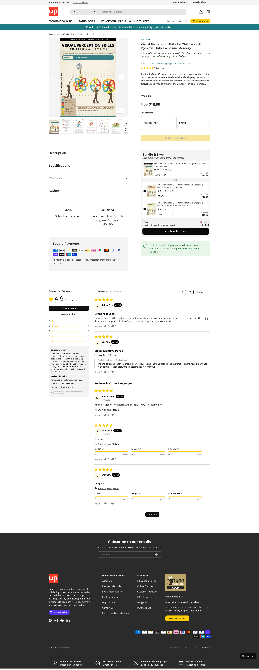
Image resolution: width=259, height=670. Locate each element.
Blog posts (142, 602)
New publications (177, 618)
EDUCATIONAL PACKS (113, 21)
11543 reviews (80, 2)
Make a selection (175, 138)
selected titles (128, 27)
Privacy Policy (174, 648)
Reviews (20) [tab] (101, 291)
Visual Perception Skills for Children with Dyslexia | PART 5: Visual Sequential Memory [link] (180, 204)
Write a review (69, 308)
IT (180, 21)
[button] (209, 12)
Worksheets (146, 39)
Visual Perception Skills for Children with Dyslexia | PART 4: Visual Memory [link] (180, 164)
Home (51, 34)
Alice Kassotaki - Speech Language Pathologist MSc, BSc (166, 63)
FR (168, 21)
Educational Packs (146, 580)
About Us (107, 580)
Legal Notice (108, 602)
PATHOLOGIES (87, 21)
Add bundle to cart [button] (175, 231)
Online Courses (145, 586)
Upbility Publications (62, 648)
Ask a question (68, 314)
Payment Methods (111, 586)
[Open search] (182, 292)
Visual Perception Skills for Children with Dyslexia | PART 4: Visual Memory (89, 34)
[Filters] (190, 292)
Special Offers (198, 2)
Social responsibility (112, 591)
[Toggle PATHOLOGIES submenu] (97, 21)
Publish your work (111, 597)
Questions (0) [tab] (115, 291)
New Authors (180, 2)
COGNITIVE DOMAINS (60, 21)
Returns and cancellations (115, 613)
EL (174, 21)
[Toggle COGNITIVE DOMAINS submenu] (74, 21)
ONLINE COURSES (139, 21)
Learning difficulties (63, 34)
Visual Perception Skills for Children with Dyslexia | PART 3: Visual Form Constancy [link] (180, 186)
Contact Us (107, 607)
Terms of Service (189, 648)
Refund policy (205, 648)
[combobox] (128, 12)
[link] (148, 169)
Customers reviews (147, 591)
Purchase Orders (146, 607)
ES (185, 21)
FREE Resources (145, 597)
